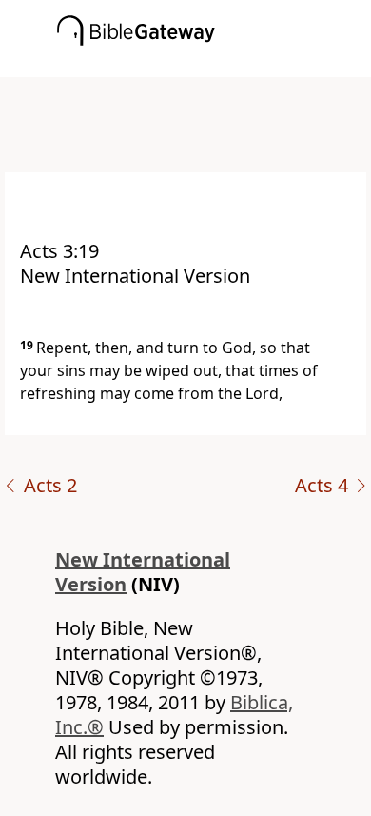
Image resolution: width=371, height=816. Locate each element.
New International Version (142, 572)
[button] (214, 63)
